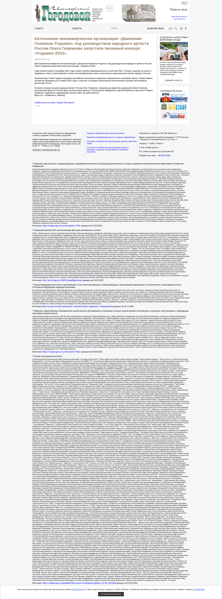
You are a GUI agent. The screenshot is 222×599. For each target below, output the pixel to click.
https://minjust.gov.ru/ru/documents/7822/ (61, 352)
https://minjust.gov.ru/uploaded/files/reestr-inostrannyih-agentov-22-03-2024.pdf (79, 583)
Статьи (114, 28)
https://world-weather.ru (179, 17)
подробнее (78, 589)
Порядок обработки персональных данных (106, 133)
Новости (77, 28)
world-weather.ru (179, 19)
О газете (38, 28)
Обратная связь (155, 28)
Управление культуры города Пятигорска (54, 102)
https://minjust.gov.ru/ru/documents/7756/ (61, 225)
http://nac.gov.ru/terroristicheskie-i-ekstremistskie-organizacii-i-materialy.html (77, 306)
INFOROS (162, 156)
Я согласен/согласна (111, 594)
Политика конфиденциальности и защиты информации (111, 137)
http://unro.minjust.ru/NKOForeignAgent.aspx (62, 280)
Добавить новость (174, 80)
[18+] (68, 13)
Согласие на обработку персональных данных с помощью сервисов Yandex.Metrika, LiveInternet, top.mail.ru (108, 149)
